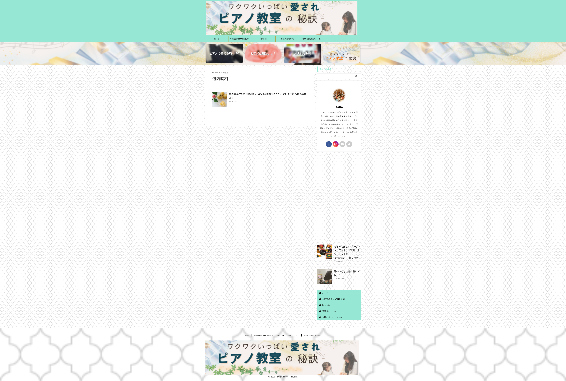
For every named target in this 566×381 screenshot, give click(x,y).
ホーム (216, 39)
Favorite (264, 39)
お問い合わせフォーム (311, 39)
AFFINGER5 (292, 377)
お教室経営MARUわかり (240, 39)
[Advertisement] (339, 197)
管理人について (287, 39)
